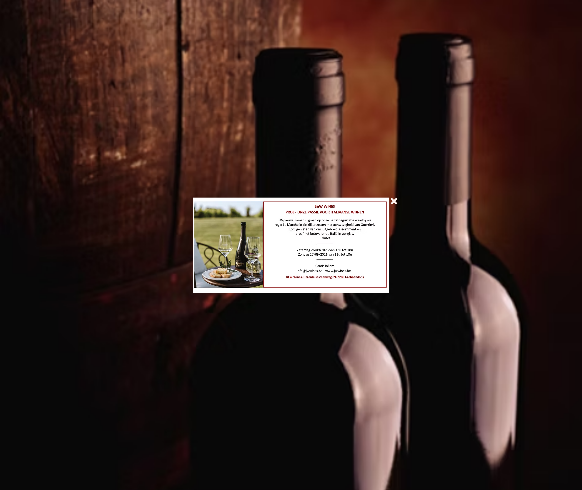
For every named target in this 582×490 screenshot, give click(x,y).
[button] (394, 201)
